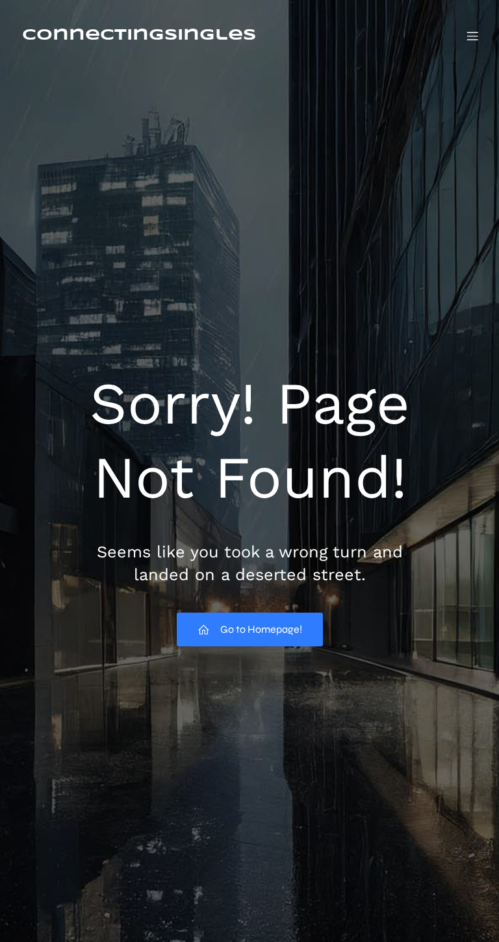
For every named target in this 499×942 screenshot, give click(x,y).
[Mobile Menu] (472, 36)
